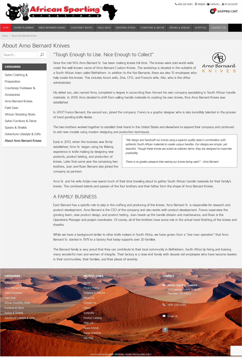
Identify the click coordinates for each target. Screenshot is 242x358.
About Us (88, 297)
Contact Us (218, 27)
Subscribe (88, 312)
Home (5, 36)
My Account (231, 4)
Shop (6, 27)
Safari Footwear (13, 292)
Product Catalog (92, 318)
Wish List (88, 322)
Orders (201, 4)
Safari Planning (24, 27)
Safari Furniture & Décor (21, 121)
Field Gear (104, 27)
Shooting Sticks (125, 27)
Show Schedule (92, 332)
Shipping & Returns (94, 292)
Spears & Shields (179, 27)
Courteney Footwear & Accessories (20, 91)
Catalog (214, 4)
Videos (87, 307)
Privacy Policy (91, 287)
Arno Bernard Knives (52, 27)
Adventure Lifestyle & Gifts (23, 134)
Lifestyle (200, 27)
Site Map (88, 338)
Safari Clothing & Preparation (16, 78)
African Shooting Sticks (20, 114)
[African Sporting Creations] (61, 12)
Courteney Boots (82, 27)
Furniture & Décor (152, 27)
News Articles (90, 328)
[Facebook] (165, 329)
